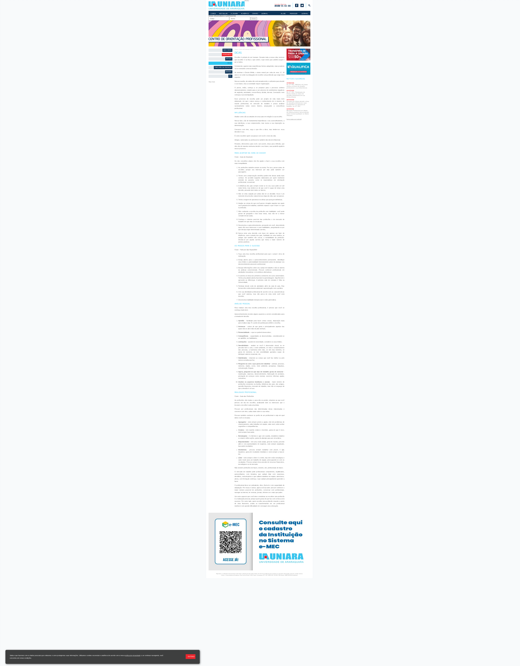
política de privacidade (132, 655)
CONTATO (255, 13)
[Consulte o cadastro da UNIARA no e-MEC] (259, 570)
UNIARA (227, 5)
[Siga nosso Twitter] (302, 5)
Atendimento (227, 54)
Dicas (230, 63)
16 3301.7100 (277, 575)
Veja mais (212, 82)
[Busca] (308, 5)
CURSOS (213, 13)
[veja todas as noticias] (294, 119)
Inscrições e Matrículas (283, 5)
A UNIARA (234, 13)
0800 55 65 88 (288, 575)
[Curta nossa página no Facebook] (295, 5)
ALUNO (283, 13)
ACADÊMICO (245, 13)
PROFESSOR (293, 13)
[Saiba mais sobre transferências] (298, 55)
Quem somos (227, 50)
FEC (230, 76)
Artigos (229, 58)
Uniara (236, 49)
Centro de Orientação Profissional (237, 39)
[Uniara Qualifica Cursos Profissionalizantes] (298, 69)
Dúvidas (229, 71)
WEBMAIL (264, 13)
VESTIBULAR (223, 13)
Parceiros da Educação (223, 67)
